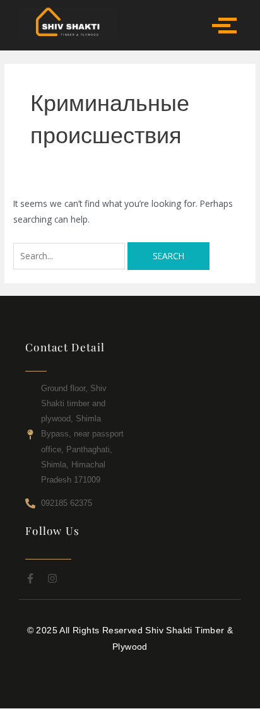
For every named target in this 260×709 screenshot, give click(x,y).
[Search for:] (70, 256)
